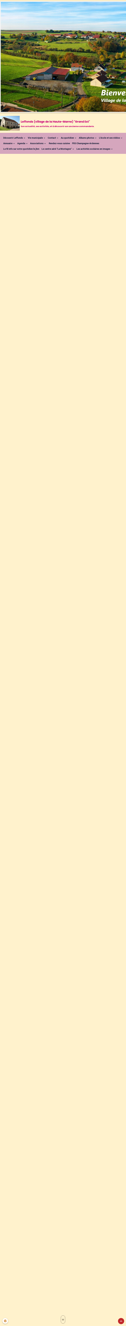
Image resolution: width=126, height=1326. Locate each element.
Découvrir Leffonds (13, 138)
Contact (52, 138)
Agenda (21, 143)
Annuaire (8, 143)
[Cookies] (5, 1321)
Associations (37, 143)
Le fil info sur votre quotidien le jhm (21, 149)
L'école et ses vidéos (109, 138)
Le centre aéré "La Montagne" (57, 149)
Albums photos (87, 138)
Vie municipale (35, 138)
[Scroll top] (121, 1321)
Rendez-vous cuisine (59, 143)
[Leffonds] (63, 57)
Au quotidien (67, 138)
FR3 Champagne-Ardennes (85, 143)
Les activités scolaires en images (94, 149)
